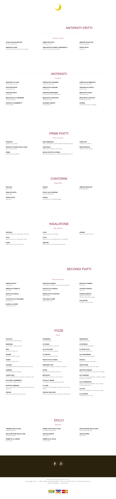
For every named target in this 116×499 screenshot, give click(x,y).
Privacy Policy (64, 483)
